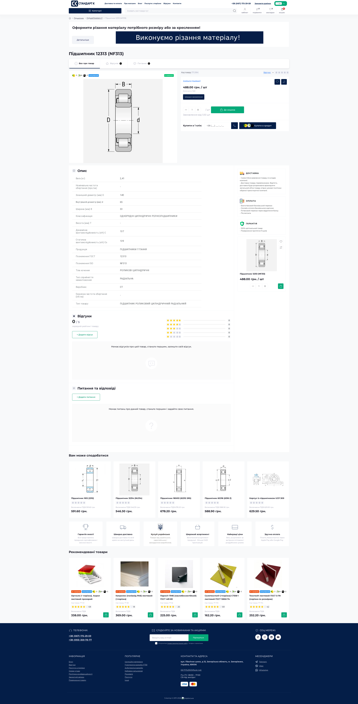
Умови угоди (74, 671)
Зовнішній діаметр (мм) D (90, 195)
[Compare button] (284, 82)
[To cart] (280, 286)
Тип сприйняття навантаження (84, 278)
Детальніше (83, 40)
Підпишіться (198, 638)
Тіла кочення (83, 270)
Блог (140, 3)
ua (279, 3)
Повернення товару (77, 680)
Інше (127, 680)
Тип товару (82, 303)
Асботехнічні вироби (134, 668)
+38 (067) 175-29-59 (80, 636)
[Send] (234, 125)
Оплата (251, 201)
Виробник (81, 287)
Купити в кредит (263, 125)
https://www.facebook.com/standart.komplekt (258, 637)
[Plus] (198, 110)
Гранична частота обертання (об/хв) (91, 295)
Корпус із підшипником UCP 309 (266, 498)
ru (284, 3)
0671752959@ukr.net (191, 670)
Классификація (84, 216)
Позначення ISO (84, 263)
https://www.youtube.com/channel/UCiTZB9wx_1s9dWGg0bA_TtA (278, 637)
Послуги (128, 677)
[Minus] (186, 110)
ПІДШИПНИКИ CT (95, 18)
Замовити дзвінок (263, 3)
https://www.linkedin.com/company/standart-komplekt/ (271, 637)
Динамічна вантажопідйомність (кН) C (91, 231)
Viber (261, 666)
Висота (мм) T (83, 223)
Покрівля (129, 674)
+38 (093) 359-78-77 (80, 640)
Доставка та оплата (113, 3)
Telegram (263, 662)
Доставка (252, 173)
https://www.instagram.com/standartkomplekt (265, 637)
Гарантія (251, 223)
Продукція (81, 249)
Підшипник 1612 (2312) (82, 498)
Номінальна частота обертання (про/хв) (87, 186)
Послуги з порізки (152, 3)
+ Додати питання (86, 397)
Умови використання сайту (177, 643)
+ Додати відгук (85, 334)
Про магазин (130, 3)
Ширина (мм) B (84, 209)
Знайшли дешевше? (192, 81)
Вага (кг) (80, 178)
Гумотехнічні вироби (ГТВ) (136, 665)
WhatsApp (263, 670)
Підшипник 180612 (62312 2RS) (175, 498)
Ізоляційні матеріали (134, 662)
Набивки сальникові (134, 671)
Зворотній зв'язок (76, 677)
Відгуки (167, 3)
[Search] (234, 10)
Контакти (177, 3)
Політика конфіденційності (80, 674)
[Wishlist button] (277, 82)
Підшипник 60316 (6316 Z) (218, 498)
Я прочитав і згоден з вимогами (180, 643)
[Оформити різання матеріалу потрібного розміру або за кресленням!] (190, 37)
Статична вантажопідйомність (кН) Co (91, 241)
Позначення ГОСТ (85, 256)
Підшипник (79, 18)
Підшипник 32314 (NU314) (129, 498)
